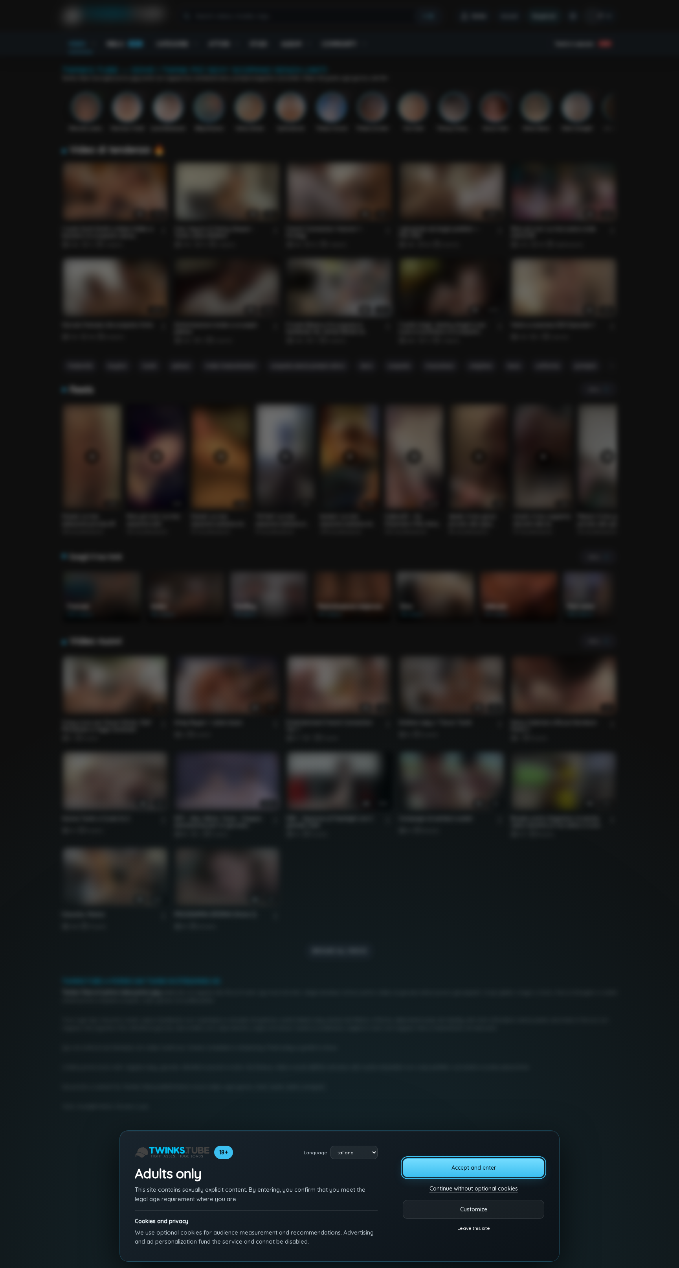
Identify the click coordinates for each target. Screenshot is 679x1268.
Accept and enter (473, 1167)
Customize (473, 1209)
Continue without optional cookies (473, 1188)
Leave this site (473, 1228)
